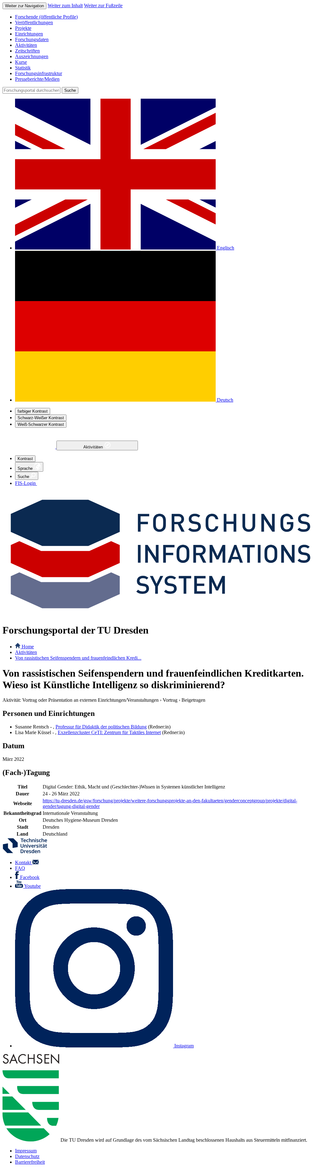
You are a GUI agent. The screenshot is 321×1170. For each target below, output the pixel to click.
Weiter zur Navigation (24, 5)
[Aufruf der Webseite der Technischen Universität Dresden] (29, 851)
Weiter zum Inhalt (65, 5)
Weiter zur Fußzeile (103, 5)
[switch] (32, 411)
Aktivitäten (93, 447)
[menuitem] (166, 17)
